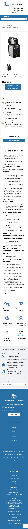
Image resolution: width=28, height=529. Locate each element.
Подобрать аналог (13, 88)
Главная (14, 419)
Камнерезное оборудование (14, 516)
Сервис (14, 431)
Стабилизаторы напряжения (14, 520)
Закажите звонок (14, 414)
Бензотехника (14, 519)
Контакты (14, 440)
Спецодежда (14, 517)
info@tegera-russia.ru (18, 13)
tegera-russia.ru (14, 489)
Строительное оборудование (14, 523)
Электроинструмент (14, 508)
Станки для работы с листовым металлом (14, 522)
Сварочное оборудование (14, 500)
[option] (14, 47)
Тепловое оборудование (14, 511)
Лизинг (14, 445)
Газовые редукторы (14, 505)
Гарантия (14, 427)
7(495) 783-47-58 (19, 9)
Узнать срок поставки (12, 85)
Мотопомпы (14, 512)
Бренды (14, 436)
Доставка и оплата (14, 423)
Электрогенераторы (14, 506)
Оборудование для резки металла (14, 502)
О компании (14, 475)
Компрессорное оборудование (14, 503)
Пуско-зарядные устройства (14, 514)
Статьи (14, 483)
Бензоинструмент (14, 509)
